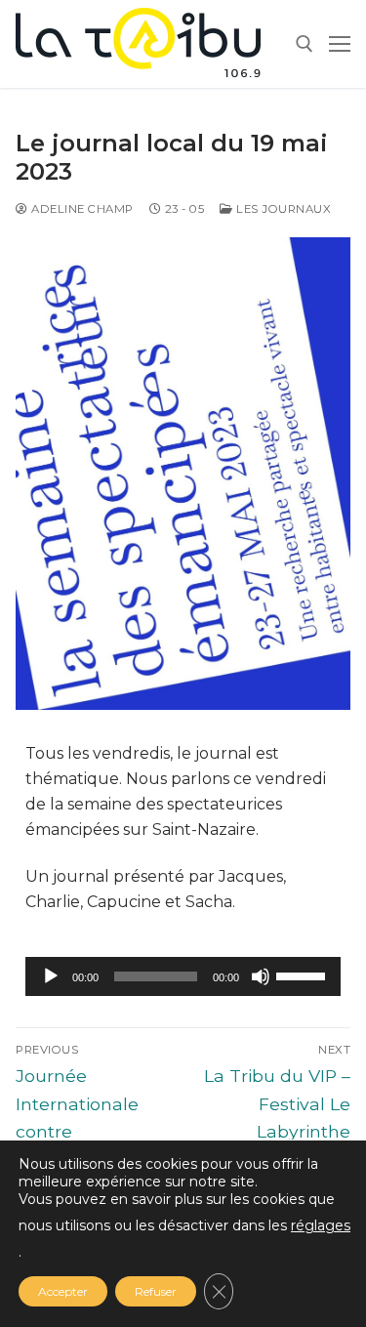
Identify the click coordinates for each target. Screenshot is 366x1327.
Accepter (63, 1291)
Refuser (156, 1291)
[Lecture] (51, 976)
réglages (320, 1225)
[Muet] (260, 976)
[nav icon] (339, 43)
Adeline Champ (81, 209)
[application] (183, 976)
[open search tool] (304, 44)
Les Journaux (282, 209)
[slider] (303, 974)
